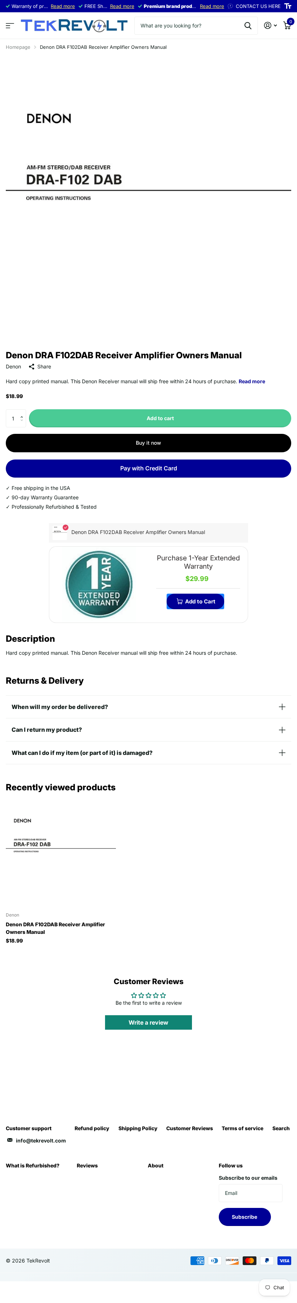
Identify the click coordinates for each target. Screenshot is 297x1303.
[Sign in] (270, 25)
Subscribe (245, 1217)
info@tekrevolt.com (41, 1140)
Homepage (18, 47)
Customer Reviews (189, 1128)
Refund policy (92, 1128)
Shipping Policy (138, 1128)
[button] (23, 412)
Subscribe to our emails (248, 1178)
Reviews (87, 1165)
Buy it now (148, 443)
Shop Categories (10, 26)
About (155, 1165)
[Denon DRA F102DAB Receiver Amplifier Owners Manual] (61, 852)
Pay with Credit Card (148, 468)
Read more (63, 6)
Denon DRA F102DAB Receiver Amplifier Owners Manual (55, 928)
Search (281, 1128)
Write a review (148, 1022)
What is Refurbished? (32, 1165)
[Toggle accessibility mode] (287, 6)
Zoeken (248, 26)
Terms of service (242, 1128)
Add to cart (160, 418)
